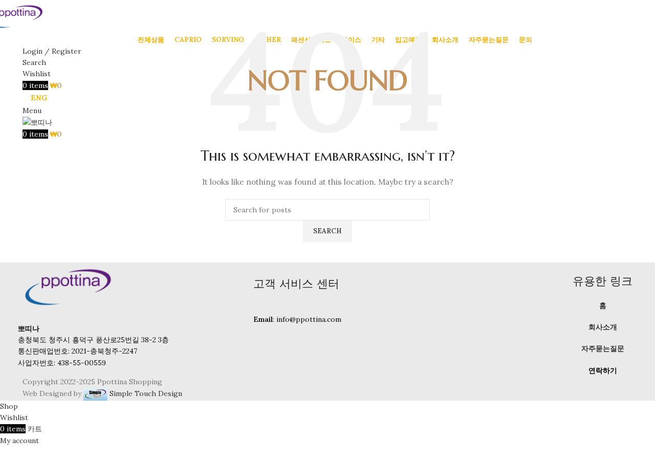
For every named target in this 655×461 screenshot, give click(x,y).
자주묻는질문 (602, 348)
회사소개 (602, 327)
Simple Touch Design (144, 393)
